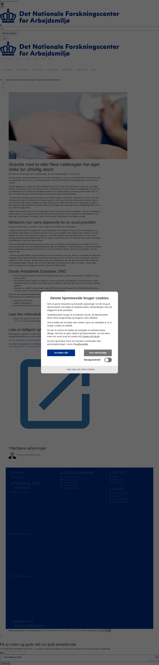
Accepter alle (61, 352)
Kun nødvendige (98, 352)
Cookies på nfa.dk (90, 336)
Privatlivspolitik (80, 344)
